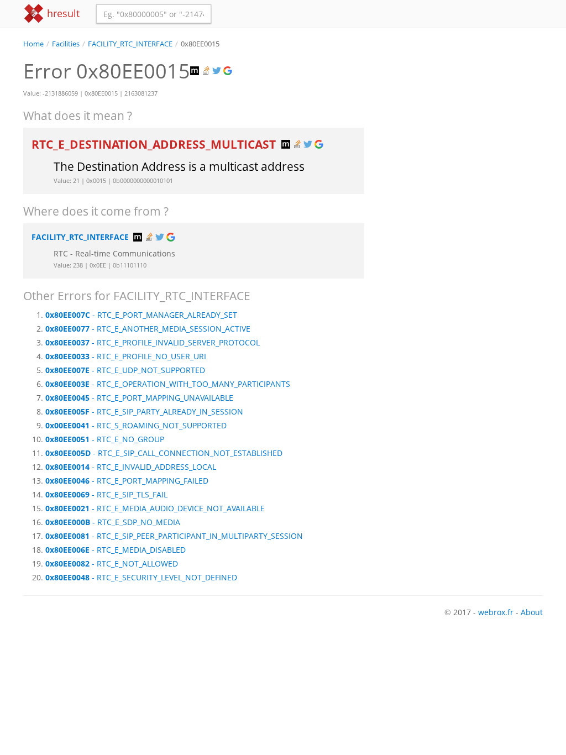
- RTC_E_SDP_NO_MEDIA (112, 522)
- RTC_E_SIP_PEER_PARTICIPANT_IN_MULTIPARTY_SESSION (174, 536)
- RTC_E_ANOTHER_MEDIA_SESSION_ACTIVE (147, 328)
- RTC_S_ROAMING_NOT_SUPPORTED (136, 425)
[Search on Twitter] (217, 71)
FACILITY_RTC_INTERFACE (130, 44)
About (532, 612)
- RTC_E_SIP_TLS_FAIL (106, 494)
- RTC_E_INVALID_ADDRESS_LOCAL (130, 467)
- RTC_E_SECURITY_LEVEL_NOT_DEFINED (141, 577)
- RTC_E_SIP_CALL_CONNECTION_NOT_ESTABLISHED (163, 453)
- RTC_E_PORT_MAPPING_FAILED (126, 480)
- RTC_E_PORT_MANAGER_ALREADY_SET (141, 315)
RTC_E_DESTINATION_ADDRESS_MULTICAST (155, 144)
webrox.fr (495, 612)
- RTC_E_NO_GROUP (104, 439)
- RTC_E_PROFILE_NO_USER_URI (125, 356)
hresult (62, 13)
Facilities (66, 44)
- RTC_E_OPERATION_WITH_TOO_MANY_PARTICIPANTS (167, 384)
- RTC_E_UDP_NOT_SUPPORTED (125, 370)
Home (33, 44)
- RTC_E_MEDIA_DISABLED (115, 549)
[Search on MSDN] (195, 71)
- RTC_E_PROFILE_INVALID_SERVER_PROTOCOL (152, 342)
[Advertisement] (462, 118)
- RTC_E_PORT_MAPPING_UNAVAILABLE (139, 397)
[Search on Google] (228, 71)
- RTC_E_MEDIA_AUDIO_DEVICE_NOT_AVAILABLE (155, 508)
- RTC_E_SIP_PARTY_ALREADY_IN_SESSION (144, 411)
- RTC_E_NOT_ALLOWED (111, 563)
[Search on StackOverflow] (206, 71)
